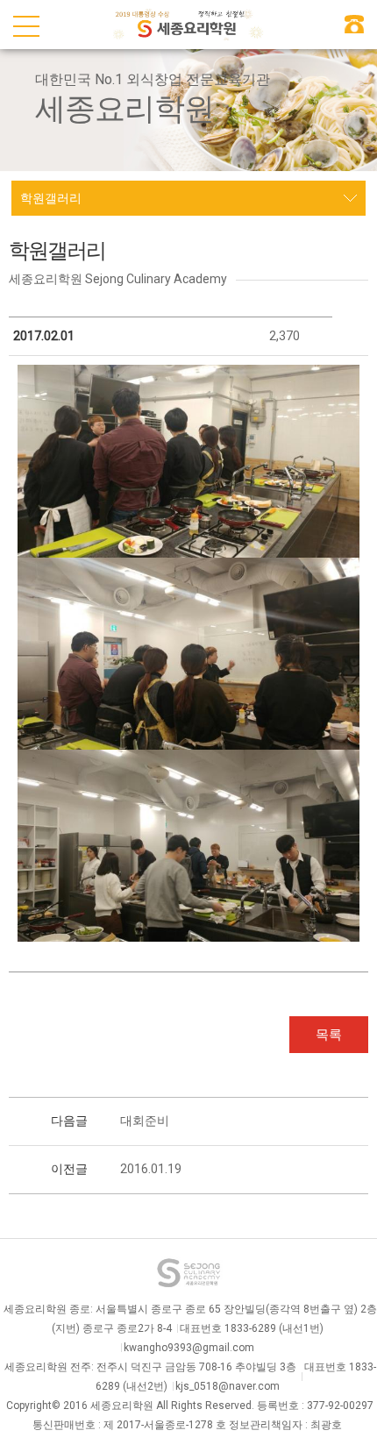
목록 (329, 1035)
